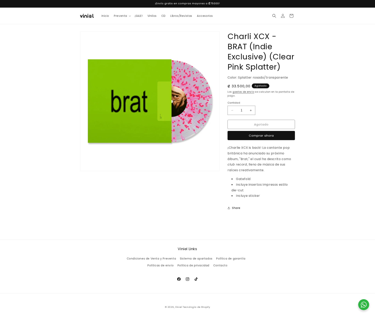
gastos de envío (243, 91)
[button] (122, 16)
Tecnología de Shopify (196, 307)
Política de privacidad (193, 265)
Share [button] (236, 208)
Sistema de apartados (196, 258)
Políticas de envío (160, 265)
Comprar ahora (261, 135)
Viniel (178, 307)
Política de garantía (230, 258)
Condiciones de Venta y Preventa (151, 258)
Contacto (220, 265)
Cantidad (234, 103)
